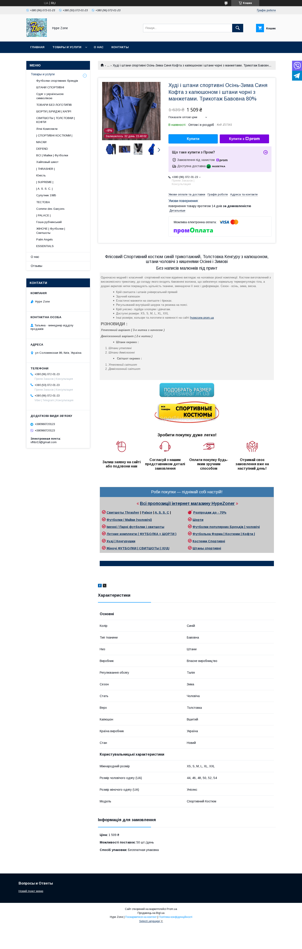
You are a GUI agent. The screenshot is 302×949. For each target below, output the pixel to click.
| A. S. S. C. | (44, 188)
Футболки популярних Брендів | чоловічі (226, 527)
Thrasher (132, 512)
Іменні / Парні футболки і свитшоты (135, 527)
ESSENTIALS (45, 246)
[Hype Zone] (36, 36)
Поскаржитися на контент (141, 917)
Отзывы (36, 266)
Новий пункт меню (31, 891)
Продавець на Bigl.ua (151, 913)
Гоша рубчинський (49, 222)
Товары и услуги (66, 47)
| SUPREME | (44, 182)
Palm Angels (44, 239)
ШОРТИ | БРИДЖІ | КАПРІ (53, 111)
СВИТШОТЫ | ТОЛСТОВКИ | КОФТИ (55, 120)
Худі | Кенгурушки (121, 541)
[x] (104, 586)
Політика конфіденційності (175, 917)
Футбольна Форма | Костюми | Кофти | (224, 534)
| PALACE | (43, 215)
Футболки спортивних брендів (57, 80)
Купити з (236, 139)
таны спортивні (208, 548)
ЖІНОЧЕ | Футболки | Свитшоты (50, 230)
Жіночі (112, 548)
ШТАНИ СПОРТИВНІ (50, 87)
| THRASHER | (45, 168)
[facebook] (100, 586)
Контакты (120, 47)
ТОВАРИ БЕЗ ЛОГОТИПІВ (54, 104)
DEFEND (42, 148)
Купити (193, 139)
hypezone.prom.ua (202, 317)
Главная (37, 47)
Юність (41, 175)
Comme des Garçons (50, 208)
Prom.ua (172, 909)
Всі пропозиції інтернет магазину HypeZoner (187, 503)
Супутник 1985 (46, 195)
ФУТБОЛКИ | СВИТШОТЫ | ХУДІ (143, 548)
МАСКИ (41, 142)
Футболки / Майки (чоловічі (129, 520)
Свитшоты (116, 512)
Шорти (198, 520)
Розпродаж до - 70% (209, 512)
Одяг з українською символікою (50, 96)
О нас (98, 47)
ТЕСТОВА (43, 202)
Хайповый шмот (47, 162)
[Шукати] (237, 28)
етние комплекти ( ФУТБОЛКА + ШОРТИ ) (142, 534)
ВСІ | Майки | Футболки (52, 155)
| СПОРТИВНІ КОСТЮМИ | (54, 135)
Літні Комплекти (46, 128)
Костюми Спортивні (209, 541)
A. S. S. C (162, 512)
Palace (147, 512)
